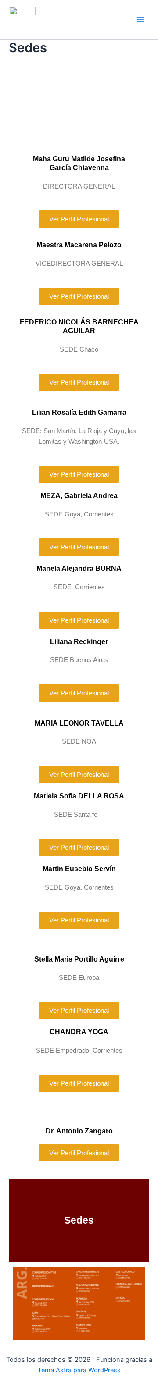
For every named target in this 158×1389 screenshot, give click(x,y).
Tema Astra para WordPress (79, 1370)
